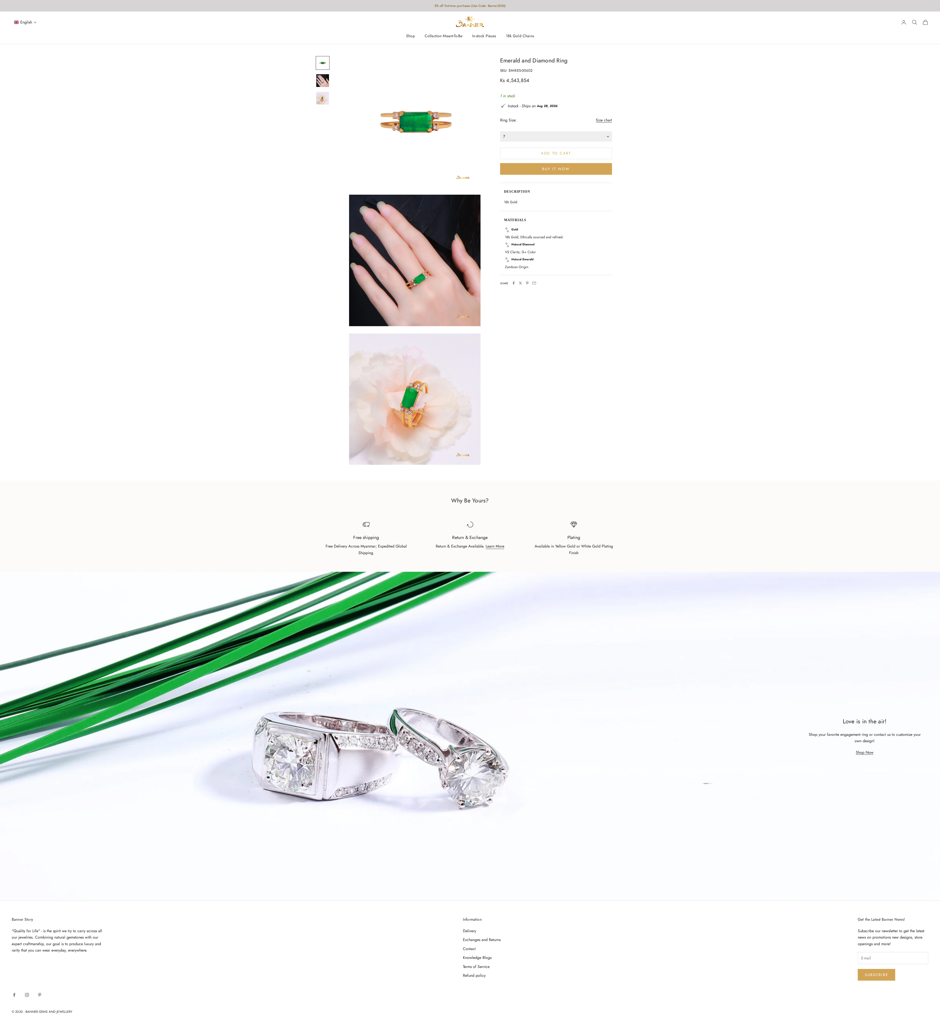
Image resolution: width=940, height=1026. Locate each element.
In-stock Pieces (484, 36)
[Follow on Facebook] (14, 994)
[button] (25, 22)
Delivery (469, 931)
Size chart (604, 120)
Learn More (495, 546)
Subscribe (876, 975)
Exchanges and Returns (482, 939)
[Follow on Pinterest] (39, 994)
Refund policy (474, 975)
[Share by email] (534, 283)
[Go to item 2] (322, 80)
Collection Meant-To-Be (443, 36)
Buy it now (556, 168)
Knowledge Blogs (477, 957)
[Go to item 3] (322, 98)
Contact (469, 949)
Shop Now (864, 752)
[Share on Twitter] (520, 283)
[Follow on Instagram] (26, 994)
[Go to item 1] (322, 63)
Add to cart (556, 153)
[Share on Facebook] (514, 283)
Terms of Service (476, 966)
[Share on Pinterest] (527, 283)
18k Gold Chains (520, 36)
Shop (410, 36)
